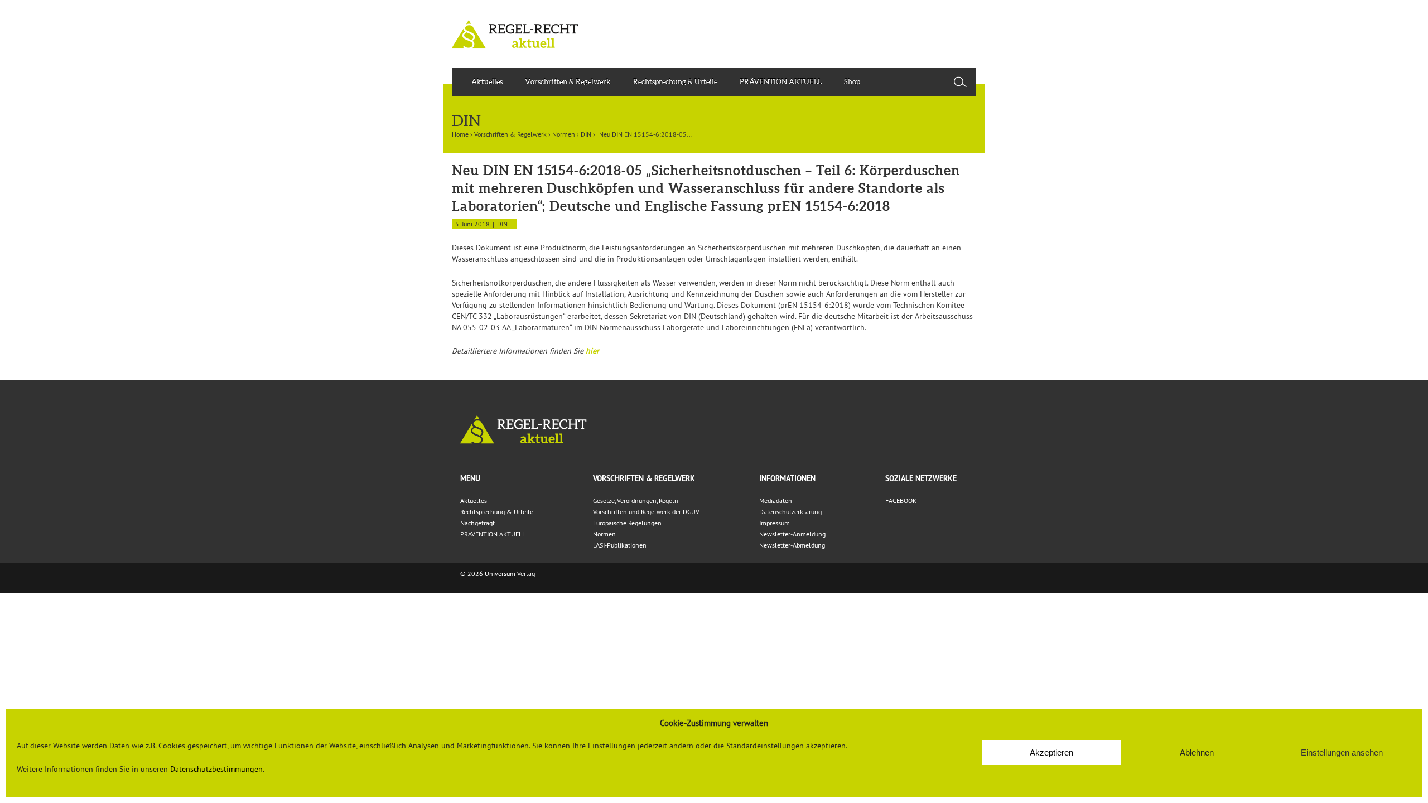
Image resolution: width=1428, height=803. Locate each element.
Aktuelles (487, 82)
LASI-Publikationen (620, 545)
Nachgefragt (477, 523)
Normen (563, 134)
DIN (586, 134)
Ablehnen (1197, 752)
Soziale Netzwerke (921, 478)
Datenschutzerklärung (790, 511)
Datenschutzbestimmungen (216, 769)
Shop (852, 82)
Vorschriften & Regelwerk (568, 82)
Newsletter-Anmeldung (792, 534)
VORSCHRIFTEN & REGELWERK (644, 478)
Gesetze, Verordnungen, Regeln (635, 500)
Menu (470, 478)
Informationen (787, 478)
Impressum (774, 523)
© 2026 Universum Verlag (497, 573)
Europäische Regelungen (627, 523)
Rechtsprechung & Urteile (675, 82)
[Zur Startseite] (714, 429)
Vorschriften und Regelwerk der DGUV (646, 511)
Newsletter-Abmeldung (792, 545)
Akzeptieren (1051, 752)
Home (460, 134)
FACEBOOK (900, 500)
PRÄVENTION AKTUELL (781, 82)
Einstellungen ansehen (1342, 752)
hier (592, 351)
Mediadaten (775, 500)
